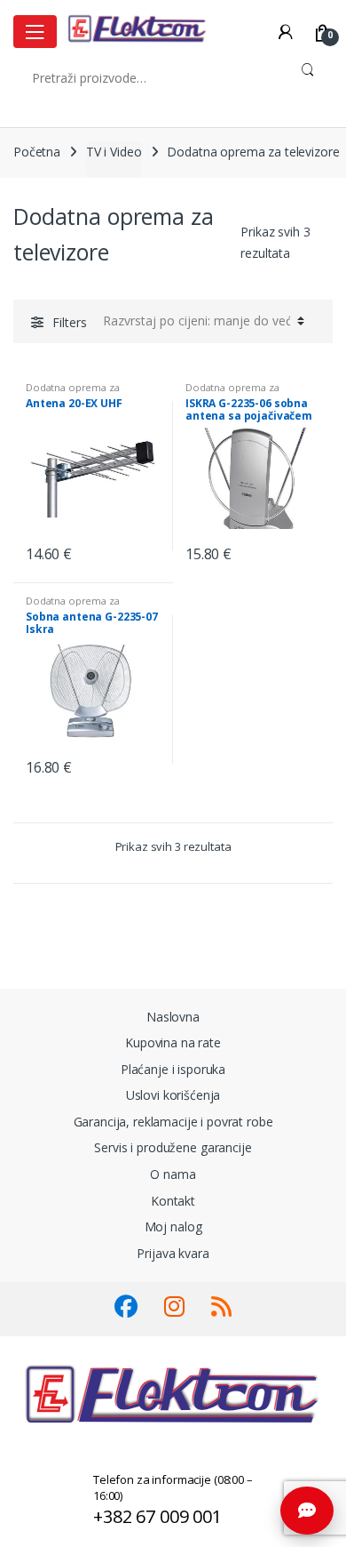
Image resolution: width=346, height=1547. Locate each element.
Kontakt (173, 1200)
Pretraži (307, 77)
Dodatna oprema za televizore (73, 393)
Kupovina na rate (173, 1042)
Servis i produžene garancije (172, 1147)
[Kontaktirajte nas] (307, 1511)
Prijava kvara (172, 1253)
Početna (36, 151)
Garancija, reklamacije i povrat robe (173, 1121)
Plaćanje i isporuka (173, 1069)
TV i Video (114, 151)
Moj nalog (173, 1226)
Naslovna (173, 1016)
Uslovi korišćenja (173, 1094)
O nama (172, 1174)
